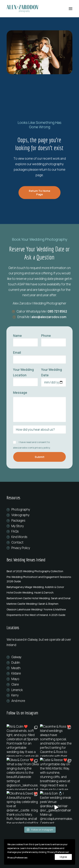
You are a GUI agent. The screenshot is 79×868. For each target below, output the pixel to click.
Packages (18, 520)
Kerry (15, 695)
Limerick (17, 690)
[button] (70, 8)
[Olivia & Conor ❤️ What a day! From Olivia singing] (23, 774)
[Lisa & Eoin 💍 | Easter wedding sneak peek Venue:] (56, 807)
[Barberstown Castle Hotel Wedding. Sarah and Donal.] (39, 598)
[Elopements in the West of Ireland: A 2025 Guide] (39, 615)
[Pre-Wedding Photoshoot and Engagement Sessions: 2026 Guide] (39, 579)
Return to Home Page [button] (40, 192)
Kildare (16, 673)
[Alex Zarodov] (23, 8)
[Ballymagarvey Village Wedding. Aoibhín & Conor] (39, 587)
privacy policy (42, 447)
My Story (17, 526)
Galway (16, 657)
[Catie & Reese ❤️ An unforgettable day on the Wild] (56, 774)
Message (20, 392)
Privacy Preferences (17, 857)
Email (17, 352)
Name (17, 335)
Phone (46, 335)
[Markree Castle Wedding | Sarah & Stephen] (39, 603)
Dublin (15, 662)
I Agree (63, 856)
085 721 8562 (57, 311)
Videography (20, 515)
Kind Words (19, 537)
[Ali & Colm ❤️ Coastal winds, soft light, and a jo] (23, 740)
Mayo (15, 679)
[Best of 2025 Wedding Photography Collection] (39, 571)
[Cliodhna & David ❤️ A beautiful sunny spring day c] (23, 807)
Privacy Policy (20, 548)
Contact (17, 542)
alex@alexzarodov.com (48, 317)
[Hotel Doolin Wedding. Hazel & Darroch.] (39, 592)
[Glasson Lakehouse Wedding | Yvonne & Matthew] (39, 609)
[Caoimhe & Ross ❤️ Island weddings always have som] (56, 740)
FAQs (15, 531)
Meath (16, 668)
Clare (15, 684)
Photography (20, 509)
